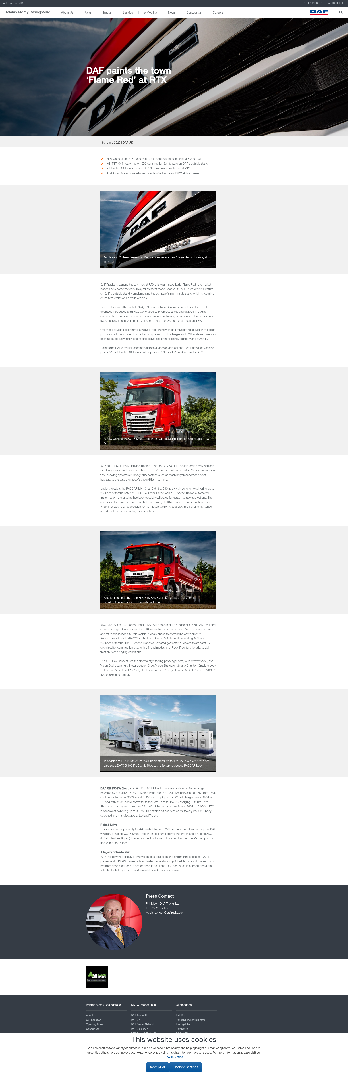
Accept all (157, 1067)
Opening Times (94, 1024)
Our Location (93, 1020)
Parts (88, 12)
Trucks (107, 12)
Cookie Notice (173, 1057)
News (172, 12)
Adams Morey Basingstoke (27, 12)
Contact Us (194, 12)
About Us (67, 12)
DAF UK (135, 1020)
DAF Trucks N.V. (140, 1015)
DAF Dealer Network (143, 1024)
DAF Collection (336, 3)
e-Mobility (150, 12)
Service (128, 12)
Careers (218, 12)
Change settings (185, 1067)
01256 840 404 (14, 3)
